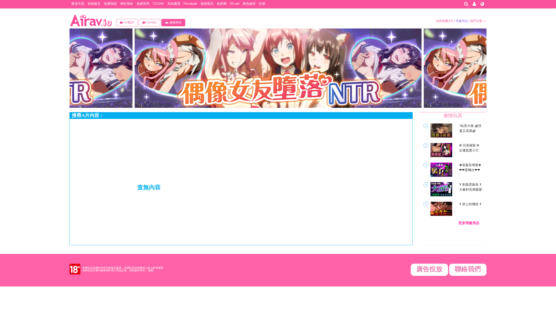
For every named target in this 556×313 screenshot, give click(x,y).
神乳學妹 (126, 3)
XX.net (234, 3)
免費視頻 (110, 3)
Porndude (190, 3)
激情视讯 (206, 3)
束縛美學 (142, 3)
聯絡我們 (468, 269)
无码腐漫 (173, 3)
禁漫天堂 (77, 3)
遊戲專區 (175, 22)
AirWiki (152, 22)
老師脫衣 (94, 3)
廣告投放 (429, 269)
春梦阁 (222, 3)
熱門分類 (476, 21)
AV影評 (129, 22)
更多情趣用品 (468, 223)
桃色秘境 (249, 3)
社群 (262, 3)
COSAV (158, 3)
